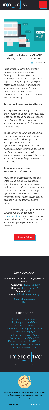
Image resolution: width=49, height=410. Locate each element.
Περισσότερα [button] (24, 398)
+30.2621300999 (31, 284)
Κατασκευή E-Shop (24, 325)
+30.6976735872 (29, 287)
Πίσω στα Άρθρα (24, 237)
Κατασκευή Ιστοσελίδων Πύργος (24, 341)
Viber (30, 291)
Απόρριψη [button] (13, 404)
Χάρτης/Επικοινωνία (24, 298)
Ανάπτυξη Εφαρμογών (24, 331)
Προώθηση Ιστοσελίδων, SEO (24, 338)
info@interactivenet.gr (28, 294)
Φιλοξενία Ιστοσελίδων (24, 347)
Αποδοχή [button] (35, 404)
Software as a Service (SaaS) (25, 334)
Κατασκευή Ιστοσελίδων (24, 318)
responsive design (13, 215)
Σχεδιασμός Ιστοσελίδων (24, 322)
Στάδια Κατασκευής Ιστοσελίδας (24, 344)
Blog (24, 301)
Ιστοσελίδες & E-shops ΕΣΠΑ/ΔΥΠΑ (24, 328)
